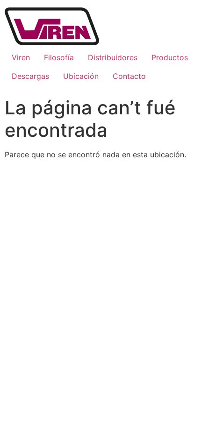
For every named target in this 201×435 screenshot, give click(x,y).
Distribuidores (112, 57)
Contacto (129, 76)
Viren (21, 57)
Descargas (30, 76)
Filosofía (59, 57)
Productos (169, 57)
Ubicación (81, 76)
